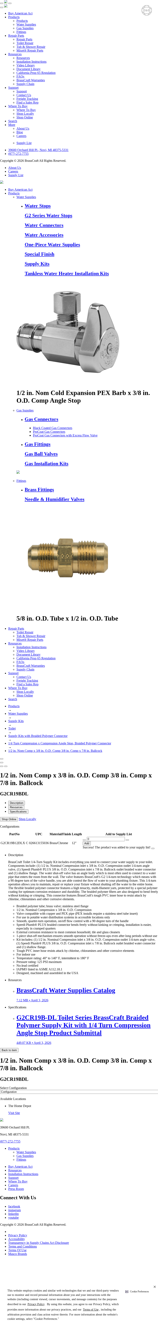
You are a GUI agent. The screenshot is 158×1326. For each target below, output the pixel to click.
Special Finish (39, 254)
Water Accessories (44, 235)
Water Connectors (44, 225)
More (11, 125)
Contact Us (23, 95)
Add (86, 843)
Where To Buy (18, 106)
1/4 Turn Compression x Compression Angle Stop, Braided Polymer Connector (59, 743)
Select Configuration (13, 1088)
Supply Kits (37, 263)
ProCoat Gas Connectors (49, 431)
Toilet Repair (24, 43)
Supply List (23, 143)
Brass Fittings (39, 489)
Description (16, 802)
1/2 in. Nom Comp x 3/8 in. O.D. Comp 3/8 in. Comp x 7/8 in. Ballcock (55, 750)
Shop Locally (25, 113)
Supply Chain (25, 84)
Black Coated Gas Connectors (52, 428)
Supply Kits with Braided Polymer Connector (37, 736)
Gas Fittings (37, 444)
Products (14, 17)
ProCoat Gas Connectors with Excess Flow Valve (65, 435)
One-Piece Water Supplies (52, 244)
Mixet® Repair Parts (29, 50)
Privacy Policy (17, 1235)
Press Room (16, 1189)
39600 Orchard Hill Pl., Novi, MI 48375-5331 (38, 150)
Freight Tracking (27, 99)
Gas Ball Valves (41, 454)
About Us (22, 128)
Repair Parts (16, 35)
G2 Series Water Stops (48, 215)
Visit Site (14, 1113)
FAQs (20, 76)
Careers (21, 136)
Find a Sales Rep (27, 102)
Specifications (18, 811)
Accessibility (16, 1239)
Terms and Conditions (22, 1246)
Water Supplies (26, 24)
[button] (137, 1291)
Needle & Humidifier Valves (54, 499)
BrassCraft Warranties (30, 80)
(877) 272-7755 (18, 153)
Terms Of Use (17, 1250)
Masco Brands (17, 1254)
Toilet (12, 728)
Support (13, 87)
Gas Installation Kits (46, 463)
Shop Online (24, 117)
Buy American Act (20, 13)
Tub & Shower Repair (30, 46)
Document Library (28, 69)
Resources (15, 54)
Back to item (9, 1050)
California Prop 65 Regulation (36, 73)
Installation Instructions (31, 61)
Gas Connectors (41, 419)
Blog (19, 132)
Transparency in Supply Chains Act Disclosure (38, 1242)
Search (12, 121)
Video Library (25, 65)
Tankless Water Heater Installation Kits (67, 273)
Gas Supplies (25, 28)
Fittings (21, 32)
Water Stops (38, 205)
